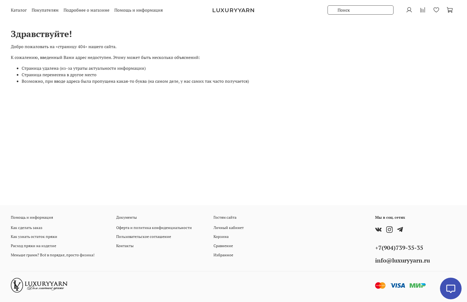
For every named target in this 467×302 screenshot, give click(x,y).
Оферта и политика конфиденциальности (154, 227)
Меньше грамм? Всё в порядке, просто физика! (53, 254)
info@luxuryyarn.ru (402, 260)
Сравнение (223, 245)
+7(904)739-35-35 (399, 247)
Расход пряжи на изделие (33, 245)
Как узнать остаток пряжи (34, 236)
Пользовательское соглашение (143, 236)
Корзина (221, 236)
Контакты (125, 245)
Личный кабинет (229, 227)
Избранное (223, 254)
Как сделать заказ (26, 227)
